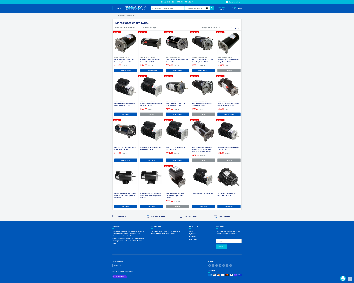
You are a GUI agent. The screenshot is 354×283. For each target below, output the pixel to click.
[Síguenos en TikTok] (227, 265)
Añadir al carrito (126, 70)
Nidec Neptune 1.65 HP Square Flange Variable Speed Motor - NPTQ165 (175, 196)
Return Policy (193, 239)
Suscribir (221, 247)
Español (115, 265)
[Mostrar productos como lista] (238, 28)
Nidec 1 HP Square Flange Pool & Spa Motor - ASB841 (177, 61)
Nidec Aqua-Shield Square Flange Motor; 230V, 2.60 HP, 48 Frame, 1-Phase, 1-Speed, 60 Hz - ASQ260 (202, 150)
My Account (192, 234)
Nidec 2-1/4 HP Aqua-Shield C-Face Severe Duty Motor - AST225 (228, 104)
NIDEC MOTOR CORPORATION (126, 16)
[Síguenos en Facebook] (209, 265)
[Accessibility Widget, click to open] (343, 278)
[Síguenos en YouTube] (223, 265)
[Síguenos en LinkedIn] (230, 265)
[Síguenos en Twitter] (213, 265)
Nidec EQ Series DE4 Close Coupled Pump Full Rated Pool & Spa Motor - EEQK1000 (125, 196)
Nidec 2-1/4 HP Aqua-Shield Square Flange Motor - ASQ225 (125, 148)
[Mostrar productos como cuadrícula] (235, 28)
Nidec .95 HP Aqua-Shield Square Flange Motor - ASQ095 (150, 61)
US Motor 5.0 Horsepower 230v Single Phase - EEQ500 (226, 194)
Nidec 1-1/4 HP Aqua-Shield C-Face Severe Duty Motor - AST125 (202, 61)
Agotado (229, 70)
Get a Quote (125, 114)
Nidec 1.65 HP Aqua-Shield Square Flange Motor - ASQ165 (202, 104)
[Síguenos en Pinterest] (220, 265)
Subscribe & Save (234, 2)
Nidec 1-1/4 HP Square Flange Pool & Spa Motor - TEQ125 (151, 104)
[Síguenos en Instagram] (216, 265)
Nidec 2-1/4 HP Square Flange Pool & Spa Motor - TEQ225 (150, 148)
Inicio (114, 16)
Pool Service (192, 236)
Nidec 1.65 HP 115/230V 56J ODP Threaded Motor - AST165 (175, 104)
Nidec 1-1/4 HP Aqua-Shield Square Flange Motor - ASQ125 (228, 61)
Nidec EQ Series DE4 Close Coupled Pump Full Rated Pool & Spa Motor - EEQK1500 (150, 196)
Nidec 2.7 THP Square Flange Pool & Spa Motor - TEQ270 (176, 148)
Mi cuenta (221, 9)
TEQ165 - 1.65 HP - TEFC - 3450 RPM (202, 193)
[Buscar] (212, 8)
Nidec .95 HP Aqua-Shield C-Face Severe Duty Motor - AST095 (124, 61)
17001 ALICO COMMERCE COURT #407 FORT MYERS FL (177, 2)
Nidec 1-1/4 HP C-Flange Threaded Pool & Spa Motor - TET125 (124, 104)
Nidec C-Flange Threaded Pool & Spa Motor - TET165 (228, 148)
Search (191, 231)
